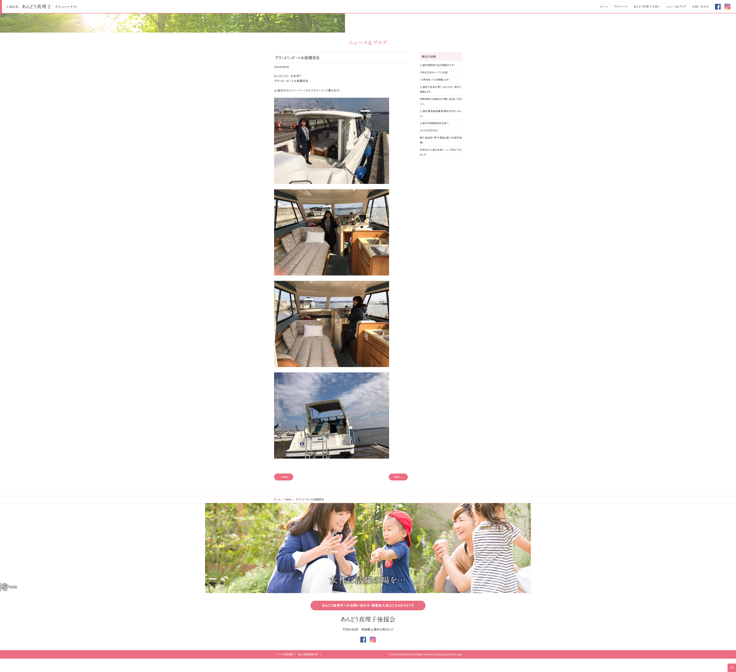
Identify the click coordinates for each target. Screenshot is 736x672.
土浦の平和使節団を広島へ (434, 123)
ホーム (604, 6)
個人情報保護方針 (308, 654)
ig (727, 7)
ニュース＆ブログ (676, 6)
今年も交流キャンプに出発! (434, 72)
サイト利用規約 (286, 654)
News (288, 499)
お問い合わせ (700, 6)
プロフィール (621, 6)
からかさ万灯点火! (429, 130)
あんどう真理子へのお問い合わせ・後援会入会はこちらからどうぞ (368, 605)
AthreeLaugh (455, 654)
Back (283, 477)
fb (718, 7)
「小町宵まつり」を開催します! (434, 79)
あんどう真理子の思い (647, 6)
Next (398, 477)
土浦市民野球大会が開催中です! (437, 65)
